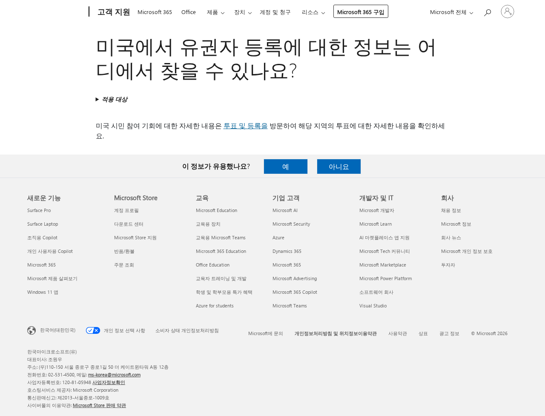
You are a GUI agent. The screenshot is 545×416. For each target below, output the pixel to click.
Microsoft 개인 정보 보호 (467, 251)
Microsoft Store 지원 (135, 237)
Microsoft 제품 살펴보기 (52, 278)
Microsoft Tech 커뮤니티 (384, 251)
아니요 (339, 166)
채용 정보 (451, 210)
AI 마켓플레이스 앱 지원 (384, 237)
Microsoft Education (216, 210)
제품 (212, 11)
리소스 (310, 11)
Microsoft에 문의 (265, 333)
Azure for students (215, 305)
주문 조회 (124, 264)
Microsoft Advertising (294, 278)
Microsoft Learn (375, 224)
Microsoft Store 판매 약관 (99, 405)
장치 (239, 11)
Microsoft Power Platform (385, 278)
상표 (423, 333)
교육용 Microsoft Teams (221, 237)
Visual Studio (373, 305)
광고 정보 (449, 333)
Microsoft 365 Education (221, 251)
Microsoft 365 (155, 11)
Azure (278, 237)
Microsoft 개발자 (376, 210)
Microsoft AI (285, 210)
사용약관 (397, 333)
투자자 (448, 264)
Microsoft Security (291, 224)
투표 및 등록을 (246, 125)
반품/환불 (124, 251)
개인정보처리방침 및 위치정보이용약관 (336, 333)
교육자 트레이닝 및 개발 (221, 278)
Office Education (212, 264)
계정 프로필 (126, 210)
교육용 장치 (208, 224)
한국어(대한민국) (57, 330)
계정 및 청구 (275, 11)
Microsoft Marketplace (382, 264)
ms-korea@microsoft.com (114, 374)
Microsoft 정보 (456, 224)
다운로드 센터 (128, 224)
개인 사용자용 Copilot (50, 251)
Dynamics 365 (286, 251)
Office (188, 11)
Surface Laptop (42, 224)
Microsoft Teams (289, 305)
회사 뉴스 (451, 237)
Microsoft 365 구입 (360, 11)
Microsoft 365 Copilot (294, 292)
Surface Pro (39, 210)
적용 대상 (114, 99)
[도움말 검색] (487, 10)
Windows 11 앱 (42, 292)
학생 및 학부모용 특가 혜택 (224, 292)
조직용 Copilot (42, 237)
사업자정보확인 (108, 382)
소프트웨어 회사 (376, 292)
